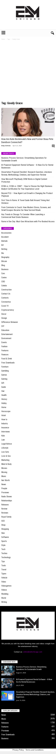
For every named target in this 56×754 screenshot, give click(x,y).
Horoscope (5, 411)
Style (3, 545)
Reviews (4, 513)
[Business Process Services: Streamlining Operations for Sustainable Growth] (7, 670)
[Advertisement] (28, 71)
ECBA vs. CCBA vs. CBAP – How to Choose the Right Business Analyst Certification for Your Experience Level (26, 187)
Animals (4, 241)
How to (4, 419)
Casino (4, 277)
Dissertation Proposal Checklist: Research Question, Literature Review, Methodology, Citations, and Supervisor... (35, 694)
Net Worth (5, 480)
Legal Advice (6, 444)
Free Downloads (8, 362)
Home (3, 39)
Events (4, 342)
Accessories (6, 233)
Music (3, 476)
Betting (4, 249)
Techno (4, 553)
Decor (3, 314)
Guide (3, 387)
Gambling (5, 371)
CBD (3, 281)
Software (5, 537)
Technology (6, 557)
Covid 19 (4, 306)
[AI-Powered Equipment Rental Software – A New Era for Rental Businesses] (7, 683)
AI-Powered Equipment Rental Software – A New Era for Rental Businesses (27, 166)
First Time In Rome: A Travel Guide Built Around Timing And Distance (25, 201)
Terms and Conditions (34, 750)
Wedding (4, 594)
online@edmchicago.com (32, 652)
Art (2, 245)
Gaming (4, 379)
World (3, 598)
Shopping (5, 529)
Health (4, 395)
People (4, 488)
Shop (3, 525)
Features (4, 350)
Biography (5, 257)
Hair (3, 391)
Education (5, 330)
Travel (3, 569)
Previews (5, 492)
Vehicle (4, 577)
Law (3, 440)
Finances (4, 354)
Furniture (4, 366)
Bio (2, 253)
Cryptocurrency (7, 310)
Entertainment (7, 334)
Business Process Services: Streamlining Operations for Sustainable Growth (24, 159)
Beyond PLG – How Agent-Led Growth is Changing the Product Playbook (27, 194)
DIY (2, 326)
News (3, 484)
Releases (5, 504)
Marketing (5, 460)
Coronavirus (6, 302)
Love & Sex (6, 456)
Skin (3, 533)
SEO (3, 521)
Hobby (4, 403)
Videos (4, 590)
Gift (2, 383)
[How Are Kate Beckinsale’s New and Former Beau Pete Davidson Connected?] (28, 122)
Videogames (6, 586)
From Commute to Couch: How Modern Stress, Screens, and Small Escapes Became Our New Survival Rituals (26, 208)
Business (4, 269)
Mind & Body (6, 464)
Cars (3, 273)
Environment (6, 338)
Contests (5, 298)
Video (3, 581)
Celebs (4, 285)
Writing (4, 602)
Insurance (5, 427)
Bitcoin (4, 261)
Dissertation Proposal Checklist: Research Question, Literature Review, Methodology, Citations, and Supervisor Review (26, 173)
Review (4, 508)
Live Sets (5, 452)
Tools (3, 565)
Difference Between (9, 322)
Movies (4, 468)
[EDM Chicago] (28, 14)
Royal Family (6, 517)
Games (4, 375)
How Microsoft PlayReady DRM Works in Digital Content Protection (24, 180)
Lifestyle (4, 448)
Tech (3, 549)
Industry (4, 423)
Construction (6, 289)
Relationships (6, 500)
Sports (4, 541)
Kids (3, 435)
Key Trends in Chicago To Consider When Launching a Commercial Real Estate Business (23, 215)
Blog (3, 265)
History (4, 399)
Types (3, 573)
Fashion (4, 346)
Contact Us (5, 293)
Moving (4, 472)
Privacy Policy (18, 750)
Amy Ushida (6, 146)
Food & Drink (6, 358)
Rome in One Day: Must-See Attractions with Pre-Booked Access (28, 221)
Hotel (3, 415)
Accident (5, 237)
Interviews (5, 431)
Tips (3, 561)
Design (4, 318)
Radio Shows (6, 496)
